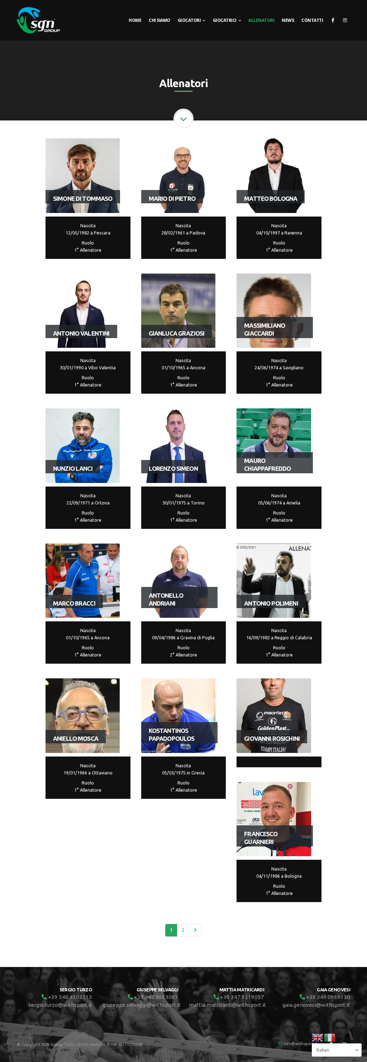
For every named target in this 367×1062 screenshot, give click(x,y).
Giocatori (189, 20)
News (288, 20)
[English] (318, 1037)
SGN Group (52, 1044)
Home (135, 20)
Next (195, 930)
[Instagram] (345, 20)
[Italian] (330, 1037)
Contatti (312, 20)
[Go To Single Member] (83, 175)
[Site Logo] (38, 20)
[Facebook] (333, 20)
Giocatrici (225, 20)
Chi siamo (159, 20)
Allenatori (261, 20)
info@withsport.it (300, 1043)
